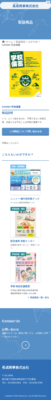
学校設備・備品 (18, 209)
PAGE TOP (47, 385)
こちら (11, 143)
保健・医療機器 (18, 166)
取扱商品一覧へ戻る (39, 297)
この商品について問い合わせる (25, 131)
